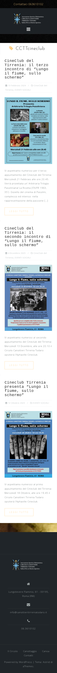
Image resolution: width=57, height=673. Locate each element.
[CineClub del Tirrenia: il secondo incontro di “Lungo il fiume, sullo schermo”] (28, 297)
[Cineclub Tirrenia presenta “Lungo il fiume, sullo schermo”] (28, 444)
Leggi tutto (19, 211)
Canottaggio (30, 651)
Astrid (46, 662)
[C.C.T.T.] (27, 564)
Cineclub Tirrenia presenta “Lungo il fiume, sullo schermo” (26, 388)
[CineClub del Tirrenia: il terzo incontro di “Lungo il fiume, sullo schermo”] (28, 130)
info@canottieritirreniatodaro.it (28, 612)
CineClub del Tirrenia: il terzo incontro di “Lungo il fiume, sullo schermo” (26, 69)
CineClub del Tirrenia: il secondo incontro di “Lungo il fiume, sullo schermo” (28, 236)
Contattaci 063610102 (28, 4)
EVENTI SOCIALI (23, 89)
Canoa (45, 651)
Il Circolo (13, 651)
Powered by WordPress (18, 662)
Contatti (28, 655)
